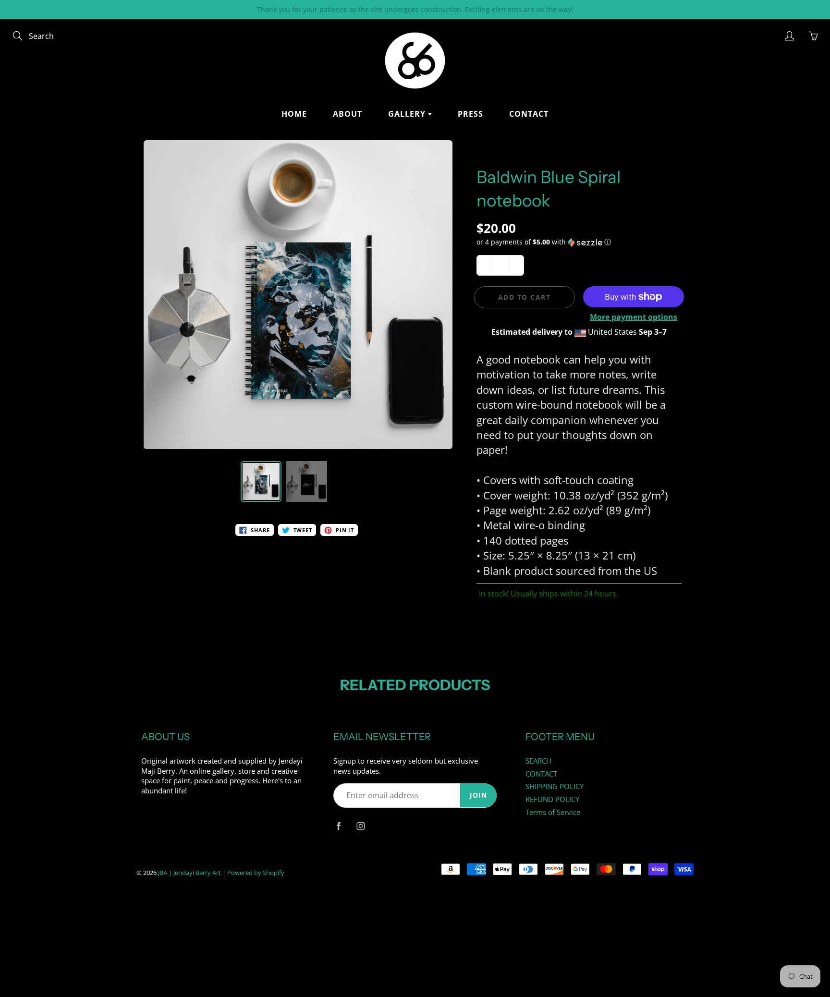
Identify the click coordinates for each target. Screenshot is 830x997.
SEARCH (538, 761)
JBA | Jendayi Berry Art (189, 872)
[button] (579, 242)
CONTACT (541, 773)
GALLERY (408, 114)
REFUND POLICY (552, 799)
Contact (529, 114)
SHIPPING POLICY (554, 786)
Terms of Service (552, 812)
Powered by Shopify (255, 872)
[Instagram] (360, 825)
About (347, 114)
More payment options (633, 317)
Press (470, 114)
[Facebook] (338, 825)
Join (478, 795)
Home (294, 114)
